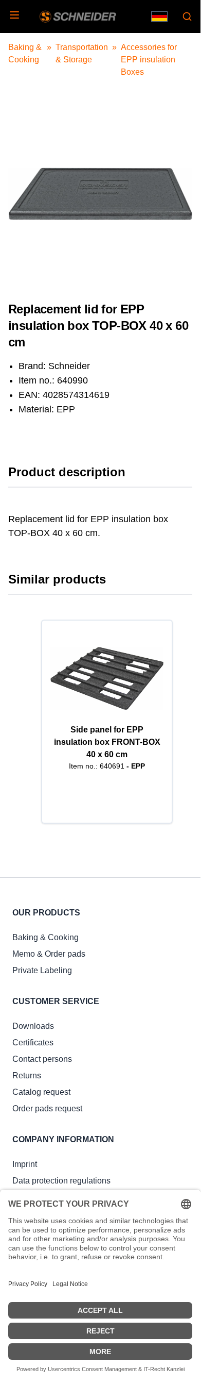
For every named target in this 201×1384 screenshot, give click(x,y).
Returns (26, 1075)
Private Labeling (42, 970)
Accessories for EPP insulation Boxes (149, 59)
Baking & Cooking (45, 937)
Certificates (32, 1042)
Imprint (24, 1164)
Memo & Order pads (48, 953)
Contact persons (42, 1059)
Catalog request (41, 1092)
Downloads (33, 1026)
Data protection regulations (61, 1180)
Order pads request (47, 1108)
